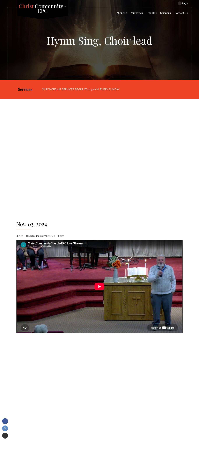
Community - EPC (43, 8)
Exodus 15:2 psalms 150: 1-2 (41, 236)
